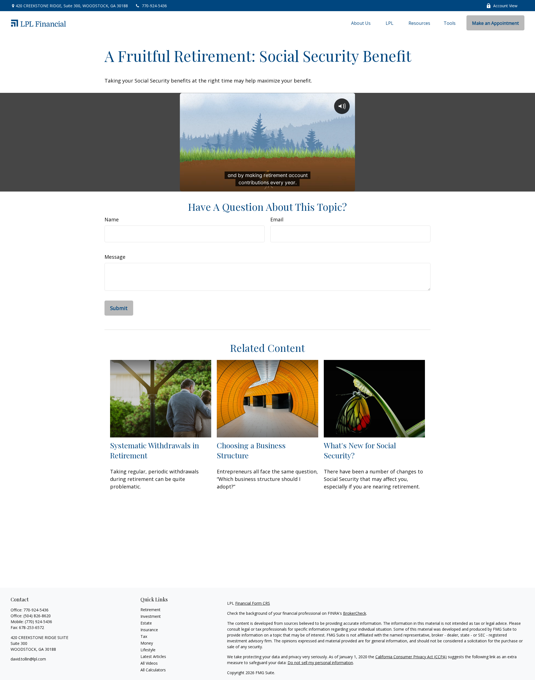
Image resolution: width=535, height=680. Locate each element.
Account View (505, 5)
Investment (150, 616)
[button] (361, 23)
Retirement (150, 609)
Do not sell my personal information (320, 662)
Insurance (149, 629)
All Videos (149, 663)
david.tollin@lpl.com (28, 659)
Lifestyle (147, 649)
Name (111, 219)
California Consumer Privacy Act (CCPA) (411, 656)
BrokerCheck (354, 613)
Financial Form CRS (252, 603)
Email (276, 219)
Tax (143, 636)
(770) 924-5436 (38, 621)
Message (114, 256)
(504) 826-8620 (37, 615)
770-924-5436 (154, 5)
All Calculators (153, 669)
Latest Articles (153, 656)
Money (146, 643)
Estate (146, 623)
